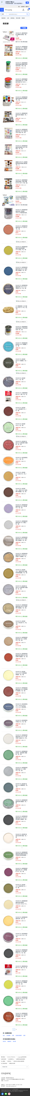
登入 (19, 6)
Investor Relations (11, 1056)
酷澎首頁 (3, 18)
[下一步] (19, 1029)
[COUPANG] (6, 1074)
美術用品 (12, 18)
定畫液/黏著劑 (19, 1035)
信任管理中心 (11, 1058)
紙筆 (24, 1035)
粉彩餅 (23, 18)
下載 (27, 2)
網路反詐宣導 (12, 1063)
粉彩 (4, 1035)
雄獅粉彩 (9, 1041)
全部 (3, 14)
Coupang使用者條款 (22, 1056)
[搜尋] (27, 14)
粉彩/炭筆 (18, 18)
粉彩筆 (14, 1041)
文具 (8, 18)
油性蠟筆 (8, 1035)
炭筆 (13, 1035)
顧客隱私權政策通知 (20, 1058)
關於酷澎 (3, 1056)
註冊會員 (23, 6)
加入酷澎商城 (4, 1063)
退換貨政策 (3, 1058)
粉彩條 (4, 1041)
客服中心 (27, 6)
